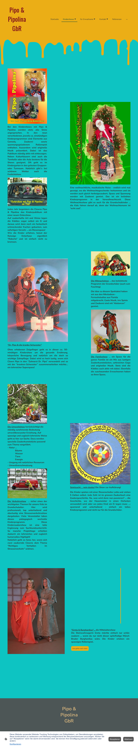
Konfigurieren (15, 744)
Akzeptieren (115, 739)
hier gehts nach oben (79, 648)
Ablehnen (128, 739)
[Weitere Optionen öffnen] (126, 19)
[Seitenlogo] (17, 35)
